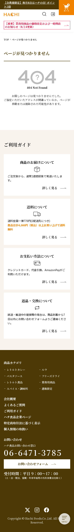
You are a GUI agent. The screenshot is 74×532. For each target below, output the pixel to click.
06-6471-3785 (33, 452)
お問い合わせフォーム (33, 464)
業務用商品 (48, 382)
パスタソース (14, 376)
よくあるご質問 (14, 405)
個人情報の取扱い (16, 429)
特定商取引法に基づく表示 (22, 423)
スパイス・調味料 (17, 388)
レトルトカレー (16, 369)
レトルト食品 (15, 382)
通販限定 (47, 388)
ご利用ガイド (13, 411)
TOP (6, 39)
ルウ (44, 369)
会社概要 (10, 399)
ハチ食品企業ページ (17, 417)
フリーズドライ (51, 376)
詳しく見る (49, 188)
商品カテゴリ (13, 363)
